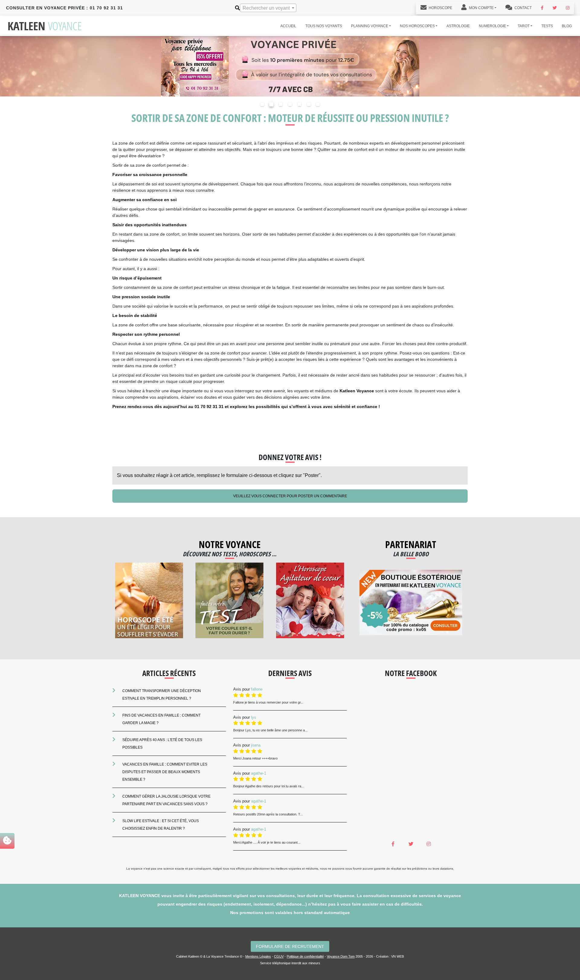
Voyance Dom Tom (341, 956)
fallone (257, 689)
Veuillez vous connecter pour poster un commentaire (290, 496)
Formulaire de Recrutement (290, 946)
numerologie (492, 26)
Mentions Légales (258, 956)
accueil (288, 26)
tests (547, 26)
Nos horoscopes (417, 26)
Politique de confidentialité (305, 956)
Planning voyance (369, 26)
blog (567, 26)
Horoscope (440, 8)
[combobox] (268, 8)
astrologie (458, 26)
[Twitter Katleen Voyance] (554, 7)
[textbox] (268, 8)
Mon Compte (481, 8)
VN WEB (397, 956)
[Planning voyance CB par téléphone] (290, 65)
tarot (524, 26)
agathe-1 (258, 773)
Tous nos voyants (323, 26)
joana (255, 745)
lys (253, 717)
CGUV (279, 956)
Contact (523, 8)
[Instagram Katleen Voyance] (567, 7)
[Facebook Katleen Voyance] (542, 7)
